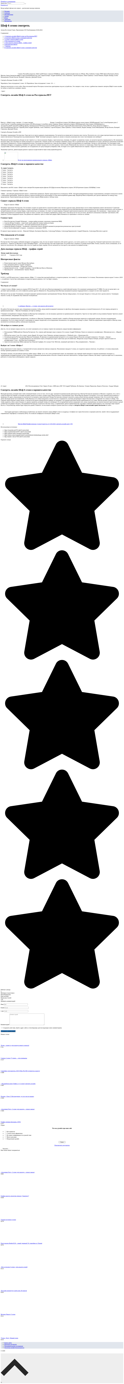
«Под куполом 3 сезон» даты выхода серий (14, 1267)
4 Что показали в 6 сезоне (12, 41)
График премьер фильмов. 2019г (11, 1122)
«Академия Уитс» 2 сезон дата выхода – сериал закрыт (18, 1109)
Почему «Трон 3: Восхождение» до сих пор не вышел (17, 1096)
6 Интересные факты (10, 44)
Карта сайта (8, 1343)
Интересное (8, 21)
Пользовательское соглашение (13, 1346)
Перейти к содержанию (8, 1)
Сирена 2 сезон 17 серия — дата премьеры (14, 1058)
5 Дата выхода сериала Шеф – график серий (18, 43)
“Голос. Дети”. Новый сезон (9, 1338)
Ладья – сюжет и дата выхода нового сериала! (15, 1045)
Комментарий (5, 1024)
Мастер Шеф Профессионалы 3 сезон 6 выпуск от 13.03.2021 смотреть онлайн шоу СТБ (45, 424)
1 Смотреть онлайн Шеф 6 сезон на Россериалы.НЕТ (20, 36)
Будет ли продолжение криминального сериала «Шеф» (35, 160)
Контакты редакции (10, 1344)
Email (2, 1007)
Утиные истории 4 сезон (8, 1219)
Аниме (6, 16)
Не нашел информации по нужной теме (19, 1135)
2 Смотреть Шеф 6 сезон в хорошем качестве (18, 38)
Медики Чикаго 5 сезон (8, 1314)
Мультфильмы (8, 14)
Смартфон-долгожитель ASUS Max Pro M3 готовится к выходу (20, 1071)
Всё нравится (11, 1131)
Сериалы (7, 13)
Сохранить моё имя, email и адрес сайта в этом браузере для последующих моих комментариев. (32, 1028)
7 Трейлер (7, 46)
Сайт (2, 1011)
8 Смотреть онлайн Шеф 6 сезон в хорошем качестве (20, 47)
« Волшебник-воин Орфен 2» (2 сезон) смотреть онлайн (18, 1083)
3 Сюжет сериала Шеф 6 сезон (13, 39)
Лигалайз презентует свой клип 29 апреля (14, 1290)
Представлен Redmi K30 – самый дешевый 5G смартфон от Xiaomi (21, 1243)
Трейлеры (7, 19)
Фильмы (7, 11)
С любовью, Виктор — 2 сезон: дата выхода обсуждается (35, 306)
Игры (6, 18)
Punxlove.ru (4, 5)
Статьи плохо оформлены (15, 1133)
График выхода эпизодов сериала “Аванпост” (15, 1196)
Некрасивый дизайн (13, 1139)
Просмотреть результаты (62, 1145)
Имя (2, 1004)
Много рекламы (12, 1137)
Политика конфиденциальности (14, 1347)
